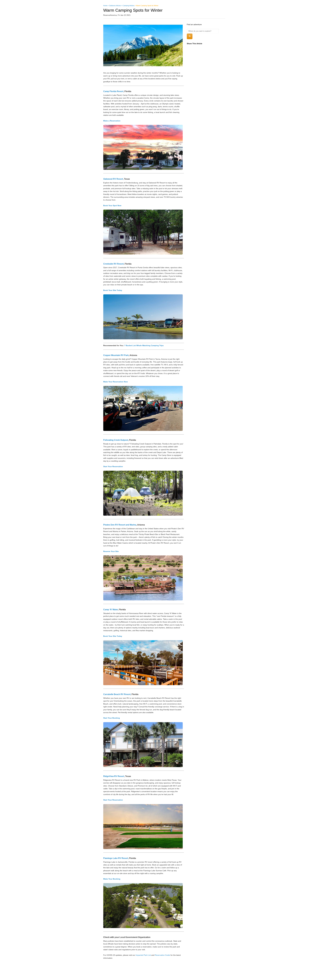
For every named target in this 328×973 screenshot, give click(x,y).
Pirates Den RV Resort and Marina (119, 525)
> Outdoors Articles (114, 6)
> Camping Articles (127, 6)
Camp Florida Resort (113, 91)
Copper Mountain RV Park (116, 355)
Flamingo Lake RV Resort (115, 858)
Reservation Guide (162, 955)
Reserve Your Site (111, 551)
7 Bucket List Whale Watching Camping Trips (144, 345)
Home (105, 6)
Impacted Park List (143, 955)
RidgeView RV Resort (113, 776)
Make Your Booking (111, 879)
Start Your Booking (111, 718)
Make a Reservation (111, 121)
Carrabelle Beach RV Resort (117, 694)
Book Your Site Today (112, 290)
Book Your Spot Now (112, 205)
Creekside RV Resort (113, 264)
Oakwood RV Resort (113, 179)
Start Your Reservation (113, 466)
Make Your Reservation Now (115, 382)
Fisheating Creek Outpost (115, 440)
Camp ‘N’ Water (110, 609)
